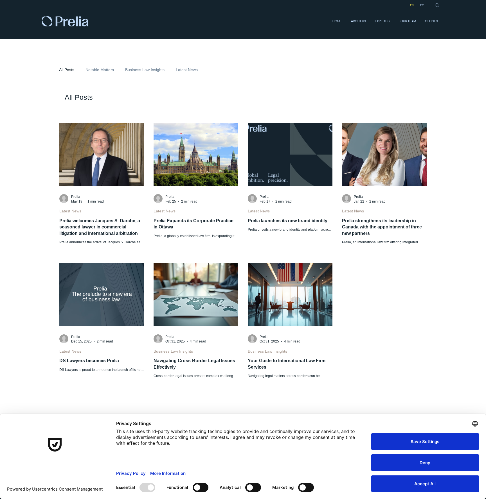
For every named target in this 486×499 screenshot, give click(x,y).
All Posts (66, 69)
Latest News (187, 69)
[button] (383, 21)
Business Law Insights (145, 69)
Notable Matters (100, 69)
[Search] (437, 5)
